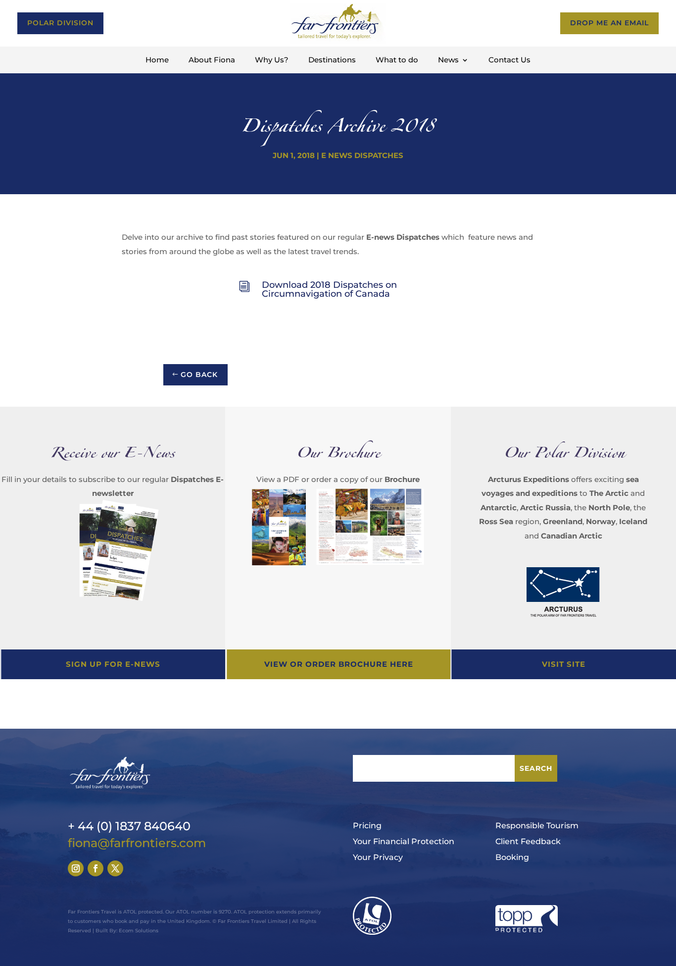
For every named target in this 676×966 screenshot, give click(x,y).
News (448, 60)
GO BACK (199, 374)
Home (157, 60)
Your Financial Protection (403, 841)
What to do (397, 60)
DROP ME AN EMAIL (609, 22)
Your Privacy (378, 857)
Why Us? (272, 60)
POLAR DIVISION (60, 22)
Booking (512, 857)
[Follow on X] (115, 868)
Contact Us (509, 60)
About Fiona (212, 60)
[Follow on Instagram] (76, 868)
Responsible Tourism (537, 825)
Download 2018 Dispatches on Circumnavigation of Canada (329, 289)
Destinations (332, 60)
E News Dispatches (362, 155)
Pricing (367, 825)
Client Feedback (528, 841)
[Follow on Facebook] (95, 868)
